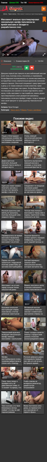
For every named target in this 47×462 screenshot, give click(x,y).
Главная (4, 3)
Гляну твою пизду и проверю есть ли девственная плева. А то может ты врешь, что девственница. (11, 384)
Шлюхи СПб (14, 3)
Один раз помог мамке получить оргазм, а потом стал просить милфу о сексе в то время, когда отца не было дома (11, 189)
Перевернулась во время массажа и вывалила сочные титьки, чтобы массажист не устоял (12, 239)
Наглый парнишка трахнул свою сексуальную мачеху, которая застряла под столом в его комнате (33, 263)
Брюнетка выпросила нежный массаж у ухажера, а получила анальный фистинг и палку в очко (33, 164)
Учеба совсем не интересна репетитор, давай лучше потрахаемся (32, 384)
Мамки (24, 110)
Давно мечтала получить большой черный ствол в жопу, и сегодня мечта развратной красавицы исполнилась (11, 164)
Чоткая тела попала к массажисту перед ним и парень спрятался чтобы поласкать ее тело (34, 214)
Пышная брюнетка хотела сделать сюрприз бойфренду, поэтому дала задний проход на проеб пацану (34, 239)
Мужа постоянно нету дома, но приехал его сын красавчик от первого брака (32, 409)
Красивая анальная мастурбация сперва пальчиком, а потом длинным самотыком (10, 310)
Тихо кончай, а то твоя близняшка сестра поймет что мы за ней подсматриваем (11, 409)
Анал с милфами (34, 110)
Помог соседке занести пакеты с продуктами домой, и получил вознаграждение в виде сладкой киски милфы (34, 335)
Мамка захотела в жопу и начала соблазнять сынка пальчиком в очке (34, 287)
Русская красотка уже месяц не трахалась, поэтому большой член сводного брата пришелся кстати (11, 214)
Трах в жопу (15, 110)
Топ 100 (24, 3)
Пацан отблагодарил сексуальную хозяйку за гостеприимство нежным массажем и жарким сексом (12, 139)
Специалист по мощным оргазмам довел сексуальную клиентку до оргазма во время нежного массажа (34, 189)
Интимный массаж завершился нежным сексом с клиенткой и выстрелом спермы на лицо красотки (33, 311)
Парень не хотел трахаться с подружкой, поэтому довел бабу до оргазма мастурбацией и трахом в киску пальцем (12, 263)
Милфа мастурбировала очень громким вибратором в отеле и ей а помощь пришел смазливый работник (11, 360)
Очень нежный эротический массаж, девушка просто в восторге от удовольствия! (33, 139)
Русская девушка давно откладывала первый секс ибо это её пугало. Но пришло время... (33, 360)
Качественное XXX (36, 3)
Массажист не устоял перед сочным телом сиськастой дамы (10, 287)
